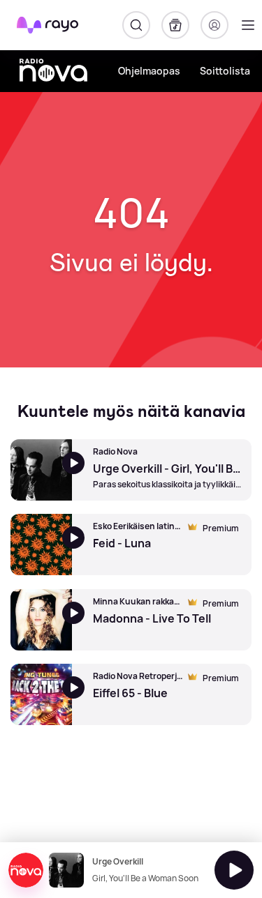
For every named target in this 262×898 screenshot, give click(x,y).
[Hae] (136, 25)
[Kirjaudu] (214, 25)
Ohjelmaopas (149, 70)
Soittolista (225, 70)
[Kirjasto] (175, 25)
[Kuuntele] (234, 870)
